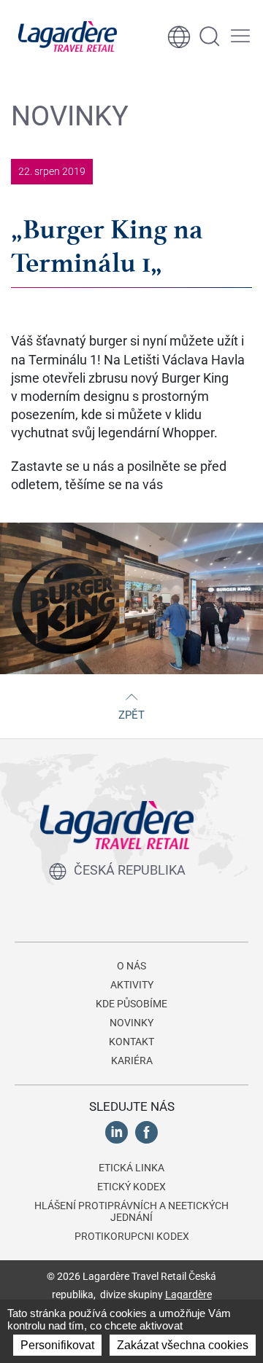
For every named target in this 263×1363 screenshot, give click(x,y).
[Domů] (67, 36)
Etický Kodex (131, 1186)
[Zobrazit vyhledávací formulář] (209, 36)
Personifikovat (57, 1345)
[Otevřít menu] (240, 36)
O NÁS (131, 966)
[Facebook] (146, 1131)
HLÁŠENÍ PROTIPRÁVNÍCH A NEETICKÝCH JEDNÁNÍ (131, 1211)
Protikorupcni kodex (132, 1236)
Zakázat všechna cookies (182, 1345)
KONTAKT (131, 1041)
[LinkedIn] (116, 1131)
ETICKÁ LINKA (131, 1167)
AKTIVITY (131, 985)
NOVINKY (131, 1022)
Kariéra (132, 1060)
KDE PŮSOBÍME (131, 1003)
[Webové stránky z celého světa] (179, 36)
